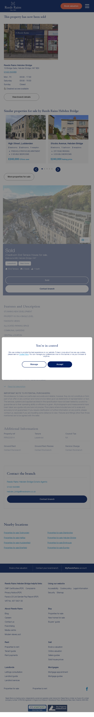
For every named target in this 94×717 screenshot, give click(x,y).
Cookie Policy (24, 354)
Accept (60, 364)
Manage (34, 364)
